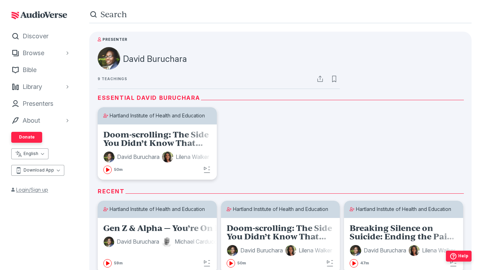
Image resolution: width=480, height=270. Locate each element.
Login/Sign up (32, 189)
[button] (132, 157)
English (31, 153)
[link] (157, 152)
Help (463, 255)
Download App (39, 170)
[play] (107, 170)
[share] (320, 78)
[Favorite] (334, 78)
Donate (27, 137)
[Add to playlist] (207, 169)
